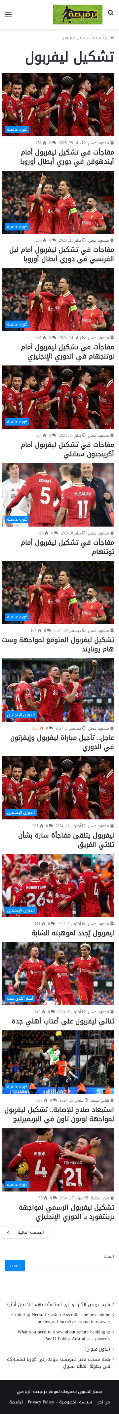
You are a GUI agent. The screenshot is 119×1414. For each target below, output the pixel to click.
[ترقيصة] (77, 14)
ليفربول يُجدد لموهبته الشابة (72, 933)
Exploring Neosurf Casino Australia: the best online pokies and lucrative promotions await (60, 1318)
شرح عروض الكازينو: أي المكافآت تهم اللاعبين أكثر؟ (58, 1304)
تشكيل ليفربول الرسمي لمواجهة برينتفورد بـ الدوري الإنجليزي (66, 1212)
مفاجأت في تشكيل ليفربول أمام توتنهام (67, 547)
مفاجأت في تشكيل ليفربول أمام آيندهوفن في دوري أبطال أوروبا (67, 157)
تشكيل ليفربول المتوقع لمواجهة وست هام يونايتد (58, 644)
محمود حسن (98, 143)
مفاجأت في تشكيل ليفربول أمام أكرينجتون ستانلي (67, 449)
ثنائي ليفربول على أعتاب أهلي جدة (63, 1021)
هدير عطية (100, 1198)
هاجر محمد (100, 1100)
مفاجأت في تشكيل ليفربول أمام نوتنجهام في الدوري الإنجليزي (67, 351)
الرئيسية (101, 37)
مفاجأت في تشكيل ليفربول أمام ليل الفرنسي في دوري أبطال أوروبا (61, 254)
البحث (109, 1256)
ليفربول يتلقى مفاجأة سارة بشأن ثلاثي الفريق (66, 840)
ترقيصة (16, 1402)
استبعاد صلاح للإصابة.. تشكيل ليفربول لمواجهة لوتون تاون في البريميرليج (59, 1114)
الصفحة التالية (31, 1232)
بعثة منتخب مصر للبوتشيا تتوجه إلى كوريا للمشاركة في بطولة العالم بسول (58, 1362)
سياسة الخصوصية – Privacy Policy (60, 1402)
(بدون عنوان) (97, 1349)
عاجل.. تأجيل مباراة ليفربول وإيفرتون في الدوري (62, 742)
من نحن (103, 1402)
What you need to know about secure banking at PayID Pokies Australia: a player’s (64, 1335)
